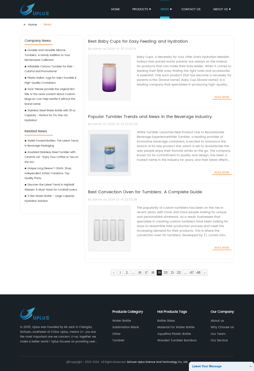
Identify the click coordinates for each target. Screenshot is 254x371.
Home (115, 9)
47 (192, 272)
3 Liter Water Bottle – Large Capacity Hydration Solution (49, 198)
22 (179, 272)
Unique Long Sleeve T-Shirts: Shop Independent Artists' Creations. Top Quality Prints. (48, 173)
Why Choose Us (222, 327)
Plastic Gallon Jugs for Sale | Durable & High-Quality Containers (50, 80)
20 (166, 272)
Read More (222, 97)
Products (140, 9)
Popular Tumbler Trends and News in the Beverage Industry (150, 116)
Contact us (190, 9)
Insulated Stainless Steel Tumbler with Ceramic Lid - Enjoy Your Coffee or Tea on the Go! (51, 157)
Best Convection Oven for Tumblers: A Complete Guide (145, 192)
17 (146, 272)
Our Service (219, 340)
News (165, 9)
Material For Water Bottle (175, 327)
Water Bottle (121, 321)
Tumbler (118, 340)
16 (139, 272)
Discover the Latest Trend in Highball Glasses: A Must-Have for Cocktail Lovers (51, 187)
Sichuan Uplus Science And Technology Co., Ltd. (157, 362)
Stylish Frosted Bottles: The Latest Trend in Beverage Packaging (51, 143)
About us (220, 9)
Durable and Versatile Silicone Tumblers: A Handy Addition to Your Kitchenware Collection (47, 55)
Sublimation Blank (125, 327)
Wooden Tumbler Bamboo (177, 340)
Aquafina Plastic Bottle (174, 334)
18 (152, 272)
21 (172, 272)
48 (198, 272)
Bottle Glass (166, 321)
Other (116, 334)
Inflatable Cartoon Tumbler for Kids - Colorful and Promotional (49, 69)
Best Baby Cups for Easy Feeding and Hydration (138, 41)
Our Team (218, 333)
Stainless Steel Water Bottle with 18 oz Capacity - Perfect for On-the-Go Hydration (50, 115)
